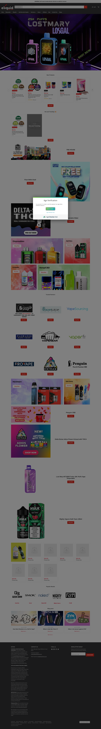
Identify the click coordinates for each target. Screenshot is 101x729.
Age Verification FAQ (50, 212)
